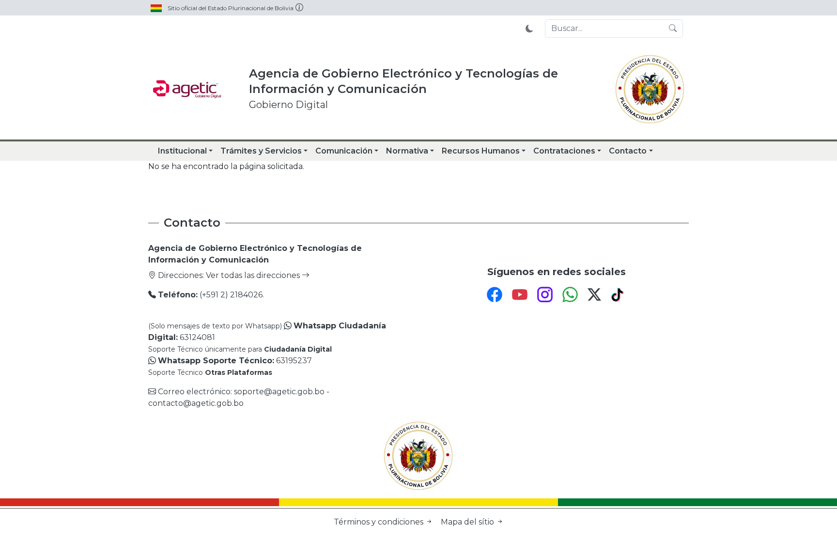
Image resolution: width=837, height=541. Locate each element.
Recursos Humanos (481, 150)
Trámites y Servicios (261, 150)
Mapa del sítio (468, 521)
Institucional (182, 150)
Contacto (628, 150)
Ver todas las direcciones (254, 275)
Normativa (407, 150)
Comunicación (343, 150)
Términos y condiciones (379, 521)
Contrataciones (564, 150)
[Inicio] (187, 89)
